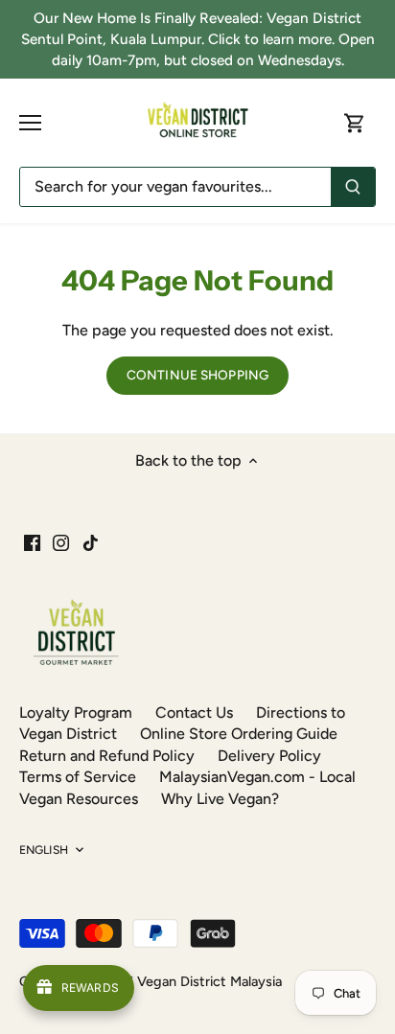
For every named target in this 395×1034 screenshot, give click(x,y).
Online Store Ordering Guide (238, 733)
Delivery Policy (269, 756)
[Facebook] (32, 542)
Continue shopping (197, 374)
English (43, 849)
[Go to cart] (354, 123)
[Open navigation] (30, 122)
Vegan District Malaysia (209, 981)
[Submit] (353, 187)
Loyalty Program (75, 712)
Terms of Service (77, 777)
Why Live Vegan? (220, 799)
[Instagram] (61, 542)
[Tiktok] (90, 542)
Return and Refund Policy (107, 756)
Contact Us (194, 712)
